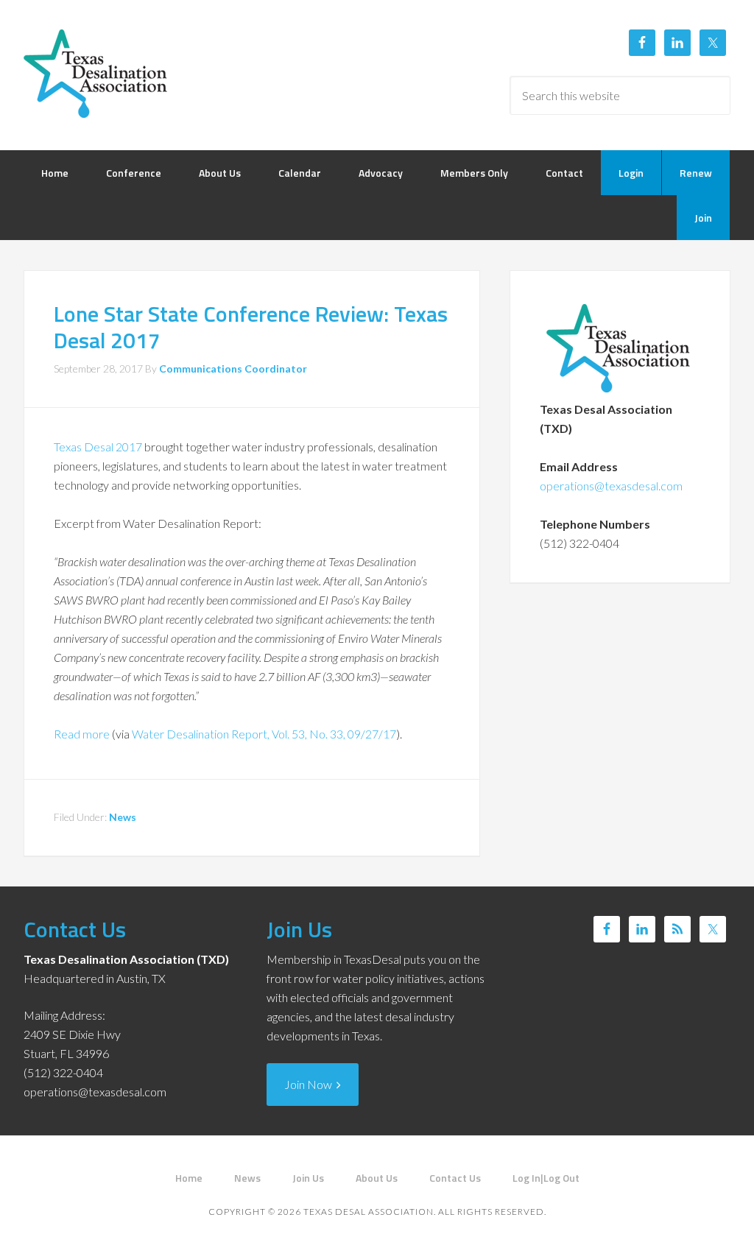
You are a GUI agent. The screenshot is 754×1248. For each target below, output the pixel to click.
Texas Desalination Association (97, 73)
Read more (82, 734)
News (122, 817)
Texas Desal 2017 (98, 447)
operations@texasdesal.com (611, 486)
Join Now (310, 1084)
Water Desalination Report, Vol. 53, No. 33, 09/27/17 (264, 734)
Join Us (299, 929)
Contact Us (75, 929)
